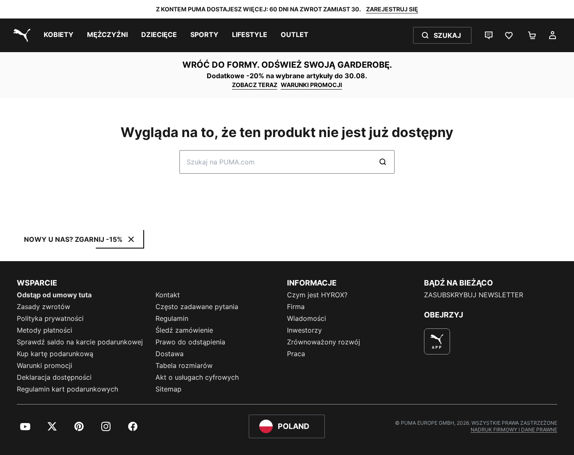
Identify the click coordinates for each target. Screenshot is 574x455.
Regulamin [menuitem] (171, 318)
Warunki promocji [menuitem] (44, 365)
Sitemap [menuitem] (168, 389)
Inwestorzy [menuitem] (304, 330)
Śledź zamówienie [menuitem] (184, 330)
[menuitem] (58, 35)
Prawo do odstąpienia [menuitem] (190, 342)
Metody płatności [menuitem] (44, 330)
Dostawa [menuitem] (169, 353)
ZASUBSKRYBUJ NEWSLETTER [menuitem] (473, 295)
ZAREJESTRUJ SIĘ (392, 9)
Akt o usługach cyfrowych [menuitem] (197, 377)
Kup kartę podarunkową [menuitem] (55, 353)
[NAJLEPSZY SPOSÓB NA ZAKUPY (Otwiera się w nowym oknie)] (437, 341)
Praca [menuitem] (296, 353)
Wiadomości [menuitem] (306, 318)
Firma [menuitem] (296, 306)
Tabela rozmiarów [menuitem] (184, 365)
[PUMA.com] (20, 35)
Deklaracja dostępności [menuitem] (54, 377)
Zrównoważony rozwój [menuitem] (323, 342)
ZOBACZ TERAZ (254, 84)
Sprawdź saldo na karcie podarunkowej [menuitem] (80, 342)
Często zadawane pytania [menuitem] (196, 306)
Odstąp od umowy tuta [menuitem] (54, 295)
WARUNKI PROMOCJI (311, 84)
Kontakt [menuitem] (167, 295)
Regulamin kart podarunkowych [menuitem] (67, 389)
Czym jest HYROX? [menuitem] (317, 295)
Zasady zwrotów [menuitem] (43, 306)
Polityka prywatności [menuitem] (50, 318)
